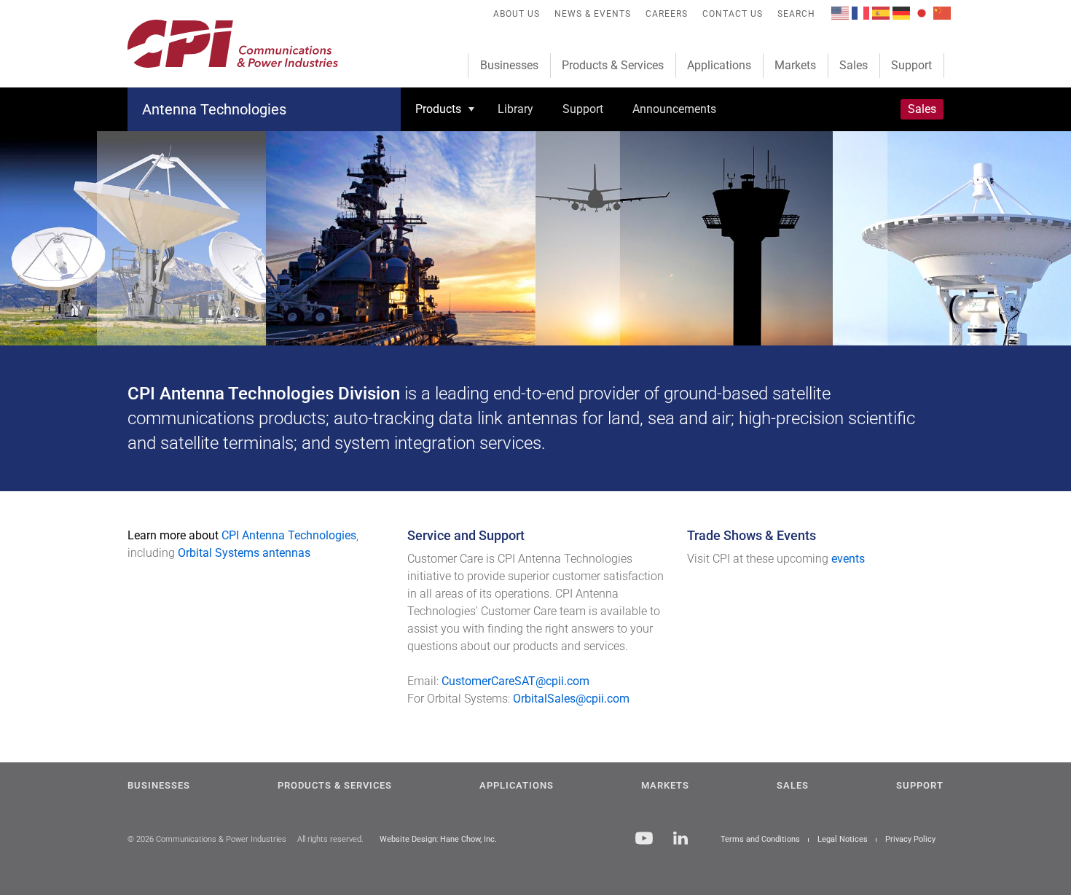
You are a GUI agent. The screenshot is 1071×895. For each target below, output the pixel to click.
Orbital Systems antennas (244, 553)
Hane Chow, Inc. (468, 839)
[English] (840, 12)
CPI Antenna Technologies (288, 535)
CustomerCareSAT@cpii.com (515, 681)
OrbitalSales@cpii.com (571, 699)
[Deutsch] (901, 12)
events (848, 559)
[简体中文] (942, 12)
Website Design (408, 839)
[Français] (860, 12)
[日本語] (921, 12)
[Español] (881, 12)
